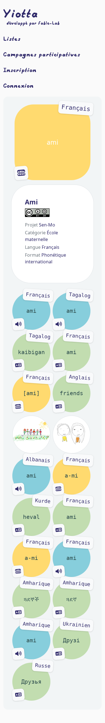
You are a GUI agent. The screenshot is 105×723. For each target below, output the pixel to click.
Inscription (20, 70)
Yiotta (20, 13)
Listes (12, 38)
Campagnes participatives (41, 54)
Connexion (18, 85)
